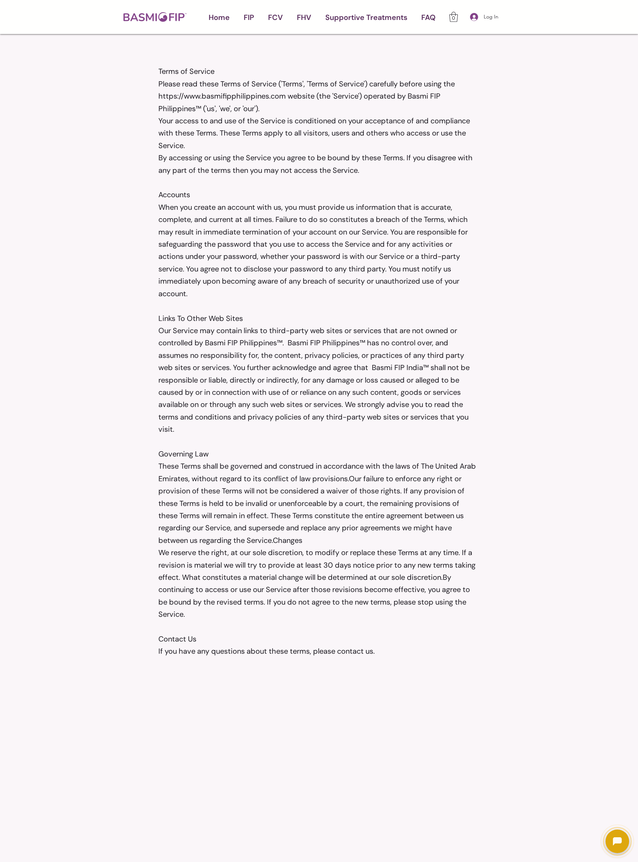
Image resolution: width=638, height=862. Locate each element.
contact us (355, 651)
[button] (249, 16)
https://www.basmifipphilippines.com (222, 96)
